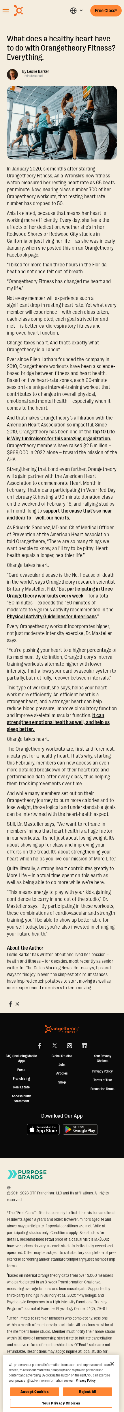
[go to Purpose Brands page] (27, 1175)
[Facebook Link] (39, 1045)
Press (21, 1070)
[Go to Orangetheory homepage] (32, 10)
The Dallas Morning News (49, 968)
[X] (54, 1045)
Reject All (87, 1391)
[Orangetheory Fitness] (62, 1029)
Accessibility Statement (21, 1098)
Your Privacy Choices (61, 1403)
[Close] (112, 1363)
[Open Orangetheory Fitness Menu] (5, 10)
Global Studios (62, 1056)
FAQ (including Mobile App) (21, 1058)
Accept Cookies (34, 1391)
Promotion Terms (103, 1089)
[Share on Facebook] (10, 1004)
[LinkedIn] (84, 1045)
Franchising (21, 1079)
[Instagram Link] (69, 1045)
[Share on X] (17, 1004)
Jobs (62, 1065)
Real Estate (21, 1087)
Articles (62, 1073)
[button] (76, 10)
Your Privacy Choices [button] (102, 1058)
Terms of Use (102, 1080)
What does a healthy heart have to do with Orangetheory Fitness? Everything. (61, 48)
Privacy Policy (102, 1071)
